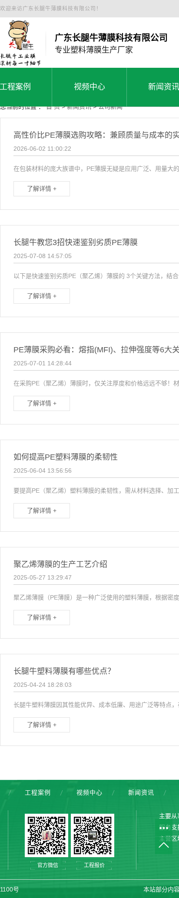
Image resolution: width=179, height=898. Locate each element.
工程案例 (38, 792)
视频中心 (89, 792)
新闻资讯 (141, 792)
